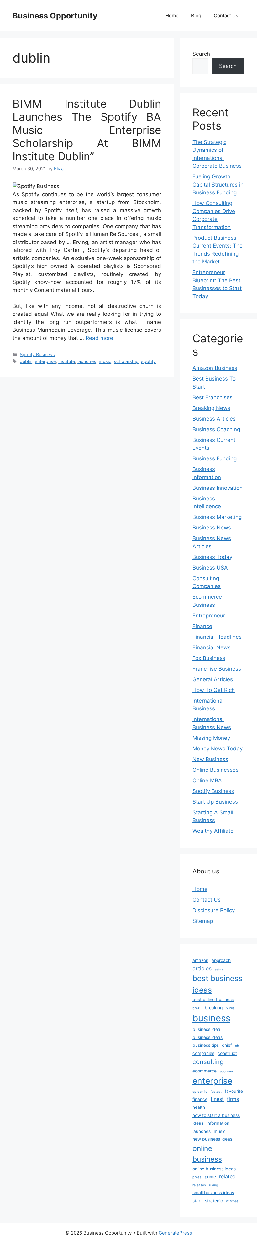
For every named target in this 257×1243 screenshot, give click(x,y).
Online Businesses (215, 770)
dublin (26, 361)
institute (66, 361)
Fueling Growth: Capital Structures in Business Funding (218, 184)
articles (202, 968)
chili (238, 1046)
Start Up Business (215, 802)
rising (213, 1185)
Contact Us (226, 15)
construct (227, 1053)
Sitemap (202, 921)
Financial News (211, 647)
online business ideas (214, 1168)
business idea (206, 1029)
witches (232, 1201)
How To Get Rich (213, 690)
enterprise (45, 361)
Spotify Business (37, 354)
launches (86, 361)
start (197, 1200)
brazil (197, 1008)
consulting (207, 1062)
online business (207, 1154)
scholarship (126, 361)
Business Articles (214, 419)
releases (199, 1185)
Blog (196, 15)
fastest (216, 1092)
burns (230, 1008)
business (211, 1018)
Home (172, 15)
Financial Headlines (217, 637)
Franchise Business (216, 669)
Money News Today (217, 748)
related (227, 1176)
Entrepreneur (208, 615)
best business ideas (217, 984)
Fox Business (208, 658)
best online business (213, 999)
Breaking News (211, 408)
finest (217, 1099)
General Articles (212, 679)
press (197, 1177)
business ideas (207, 1037)
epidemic (199, 1092)
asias (219, 969)
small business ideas (213, 1192)
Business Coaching (216, 429)
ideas (197, 1123)
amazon (200, 960)
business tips (205, 1045)
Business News (211, 527)
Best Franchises (212, 397)
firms (233, 1099)
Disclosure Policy (213, 910)
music (105, 361)
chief (227, 1045)
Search (201, 54)
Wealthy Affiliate (212, 831)
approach (221, 960)
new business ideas (212, 1139)
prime (210, 1176)
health (198, 1107)
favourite (234, 1091)
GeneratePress (175, 1233)
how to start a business (216, 1115)
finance (199, 1099)
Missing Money (211, 738)
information (218, 1123)
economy (227, 1071)
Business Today (212, 557)
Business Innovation (217, 488)
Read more (99, 338)
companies (203, 1053)
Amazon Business (214, 368)
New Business (210, 759)
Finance (202, 626)
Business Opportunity (55, 15)
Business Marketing (217, 517)
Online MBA (207, 780)
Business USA (210, 568)
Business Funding (214, 458)
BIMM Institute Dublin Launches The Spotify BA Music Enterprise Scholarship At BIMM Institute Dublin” (87, 130)
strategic (214, 1200)
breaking (214, 1007)
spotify (148, 361)
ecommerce (204, 1070)
